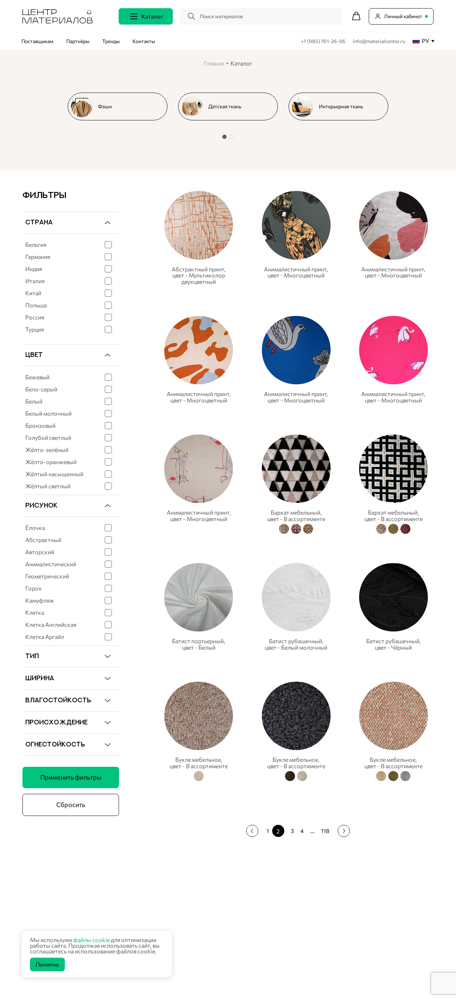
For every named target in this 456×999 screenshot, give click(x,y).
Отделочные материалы (187, 977)
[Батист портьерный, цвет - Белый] (198, 606)
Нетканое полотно (180, 913)
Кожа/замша (174, 940)
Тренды (111, 41)
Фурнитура (172, 959)
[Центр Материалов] (57, 21)
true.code (67, 985)
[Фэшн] (120, 106)
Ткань (165, 895)
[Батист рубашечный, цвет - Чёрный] (393, 606)
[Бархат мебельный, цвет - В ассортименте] (296, 483)
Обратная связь (406, 920)
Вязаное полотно (179, 904)
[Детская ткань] (230, 106)
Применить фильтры (71, 777)
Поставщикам (37, 41)
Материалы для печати (185, 931)
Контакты (144, 41)
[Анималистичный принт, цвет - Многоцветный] (296, 238)
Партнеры (311, 903)
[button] (224, 137)
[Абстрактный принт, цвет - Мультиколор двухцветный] (198, 238)
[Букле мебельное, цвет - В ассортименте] (198, 730)
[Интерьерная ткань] (341, 106)
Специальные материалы (188, 922)
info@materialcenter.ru (379, 41)
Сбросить (70, 804)
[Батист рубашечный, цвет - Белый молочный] (296, 606)
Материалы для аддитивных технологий (205, 967)
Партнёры (77, 41)
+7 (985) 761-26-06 (324, 41)
